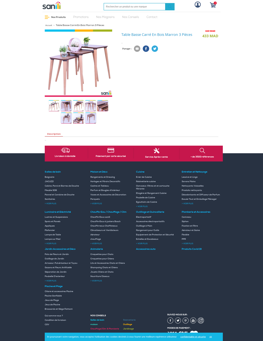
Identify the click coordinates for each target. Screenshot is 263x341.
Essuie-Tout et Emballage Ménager (199, 199)
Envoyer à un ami (137, 48)
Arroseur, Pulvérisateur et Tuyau (61, 263)
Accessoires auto (146, 249)
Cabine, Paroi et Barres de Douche (62, 186)
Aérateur (95, 234)
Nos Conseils (130, 17)
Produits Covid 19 (192, 249)
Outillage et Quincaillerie (150, 211)
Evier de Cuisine (144, 177)
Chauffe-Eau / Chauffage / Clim (108, 211)
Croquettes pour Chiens (102, 258)
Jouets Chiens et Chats (102, 272)
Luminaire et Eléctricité (58, 211)
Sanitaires (50, 199)
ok (210, 336)
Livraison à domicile (65, 156)
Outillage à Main (144, 226)
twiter (178, 320)
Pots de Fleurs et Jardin (57, 254)
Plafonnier (50, 230)
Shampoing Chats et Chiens (104, 267)
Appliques (50, 226)
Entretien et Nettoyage (194, 171)
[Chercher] (170, 6)
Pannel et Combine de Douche (59, 194)
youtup (193, 320)
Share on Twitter (155, 48)
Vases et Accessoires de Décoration (108, 194)
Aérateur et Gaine (191, 230)
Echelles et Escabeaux (147, 239)
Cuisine (140, 171)
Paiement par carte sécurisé (111, 156)
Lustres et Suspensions (56, 217)
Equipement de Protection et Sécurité (155, 234)
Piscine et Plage (54, 286)
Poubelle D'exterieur (55, 276)
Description (54, 133)
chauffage (95, 239)
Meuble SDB (51, 190)
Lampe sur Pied (52, 239)
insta (201, 320)
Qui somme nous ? (54, 315)
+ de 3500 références (202, 157)
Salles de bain (53, 171)
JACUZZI (49, 181)
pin (185, 320)
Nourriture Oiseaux (99, 276)
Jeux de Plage (52, 300)
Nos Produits (58, 17)
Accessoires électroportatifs (150, 221)
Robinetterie (129, 320)
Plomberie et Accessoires (196, 211)
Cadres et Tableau (99, 186)
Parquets (95, 199)
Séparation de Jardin (56, 272)
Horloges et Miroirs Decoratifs (105, 181)
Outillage (127, 324)
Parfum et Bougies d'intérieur (105, 190)
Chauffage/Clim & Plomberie (104, 328)
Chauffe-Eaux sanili (100, 217)
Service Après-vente (156, 157)
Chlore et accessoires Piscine (59, 291)
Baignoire (49, 177)
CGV (47, 324)
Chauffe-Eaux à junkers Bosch (105, 221)
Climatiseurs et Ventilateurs (104, 230)
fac (170, 320)
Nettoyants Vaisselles (193, 186)
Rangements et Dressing (102, 177)
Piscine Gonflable (53, 295)
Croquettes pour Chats (101, 254)
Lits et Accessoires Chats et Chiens (107, 263)
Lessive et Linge (190, 177)
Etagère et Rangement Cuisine (151, 193)
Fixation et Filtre (190, 226)
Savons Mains (189, 181)
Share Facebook (146, 48)
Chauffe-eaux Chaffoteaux (103, 226)
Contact (152, 17)
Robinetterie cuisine (146, 181)
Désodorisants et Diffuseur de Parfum (201, 194)
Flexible (185, 234)
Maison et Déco (98, 171)
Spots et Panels (52, 221)
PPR (184, 239)
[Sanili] (63, 5)
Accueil (48, 25)
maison (94, 324)
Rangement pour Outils (147, 230)
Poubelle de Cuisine (145, 197)
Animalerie (96, 249)
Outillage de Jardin (54, 258)
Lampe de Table (53, 234)
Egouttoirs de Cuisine (146, 202)
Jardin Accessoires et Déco (60, 249)
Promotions (81, 17)
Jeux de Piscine (52, 304)
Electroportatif (143, 217)
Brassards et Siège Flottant (59, 309)
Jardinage (128, 328)
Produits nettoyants (192, 190)
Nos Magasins (105, 17)
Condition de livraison (55, 320)
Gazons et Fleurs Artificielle (58, 267)
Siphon (185, 221)
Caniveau (186, 217)
